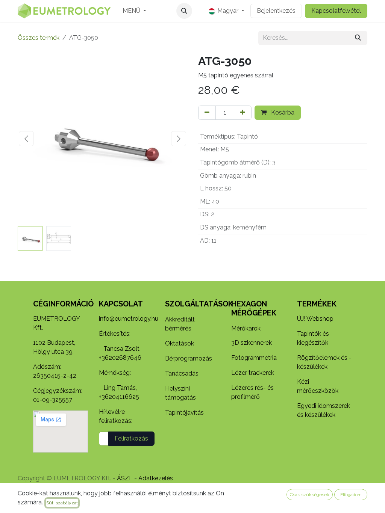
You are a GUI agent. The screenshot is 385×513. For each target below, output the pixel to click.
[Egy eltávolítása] (207, 113)
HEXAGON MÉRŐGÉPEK (253, 308)
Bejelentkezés (276, 10)
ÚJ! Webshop (315, 318)
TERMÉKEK (316, 303)
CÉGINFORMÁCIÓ (63, 303)
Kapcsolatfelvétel (336, 10)
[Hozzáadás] (243, 113)
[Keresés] (358, 38)
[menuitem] (134, 10)
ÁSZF (125, 478)
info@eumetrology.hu (128, 318)
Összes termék (38, 37)
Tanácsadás (182, 373)
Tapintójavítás (184, 412)
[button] (184, 11)
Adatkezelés (155, 478)
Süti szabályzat (62, 502)
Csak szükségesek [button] (309, 494)
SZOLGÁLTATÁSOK (199, 303)
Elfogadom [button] (351, 494)
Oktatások (179, 343)
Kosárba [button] (282, 112)
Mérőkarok (246, 328)
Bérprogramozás (188, 358)
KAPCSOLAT (121, 303)
